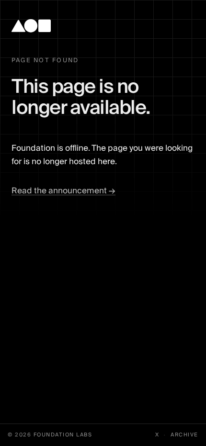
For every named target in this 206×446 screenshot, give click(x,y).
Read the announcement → (63, 191)
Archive (184, 435)
